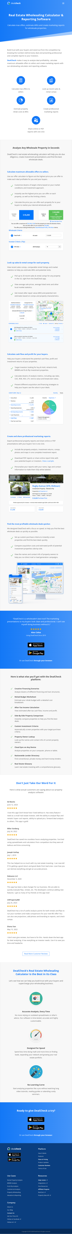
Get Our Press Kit (12, 1216)
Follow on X (10, 1222)
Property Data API (43, 1195)
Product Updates (43, 1162)
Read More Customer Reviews (36, 954)
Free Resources (43, 1186)
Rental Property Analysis (14, 1180)
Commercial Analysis (13, 1189)
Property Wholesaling (14, 1192)
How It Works (42, 1153)
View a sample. (48, 461)
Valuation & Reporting (14, 1195)
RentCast (41, 1192)
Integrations (42, 1183)
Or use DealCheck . (36, 660)
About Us (10, 1207)
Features (41, 1156)
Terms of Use (42, 1168)
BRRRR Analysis (12, 1183)
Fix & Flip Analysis (12, 1186)
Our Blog (10, 1210)
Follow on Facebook (13, 1219)
